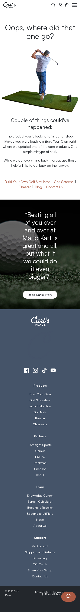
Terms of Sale (41, 592)
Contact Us (54, 186)
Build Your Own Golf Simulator (27, 181)
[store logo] (9, 5)
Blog (38, 186)
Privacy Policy (52, 594)
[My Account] (60, 5)
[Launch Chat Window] (68, 597)
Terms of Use (59, 592)
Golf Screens (63, 181)
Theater (25, 186)
